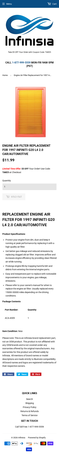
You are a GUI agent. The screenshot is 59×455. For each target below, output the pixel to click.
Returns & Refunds (29, 411)
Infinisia (21, 437)
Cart (54, 4)
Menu (9, 4)
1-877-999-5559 (21, 62)
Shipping (29, 403)
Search (29, 399)
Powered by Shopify (37, 437)
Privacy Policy (29, 407)
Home (5, 75)
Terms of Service (29, 415)
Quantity (6, 180)
